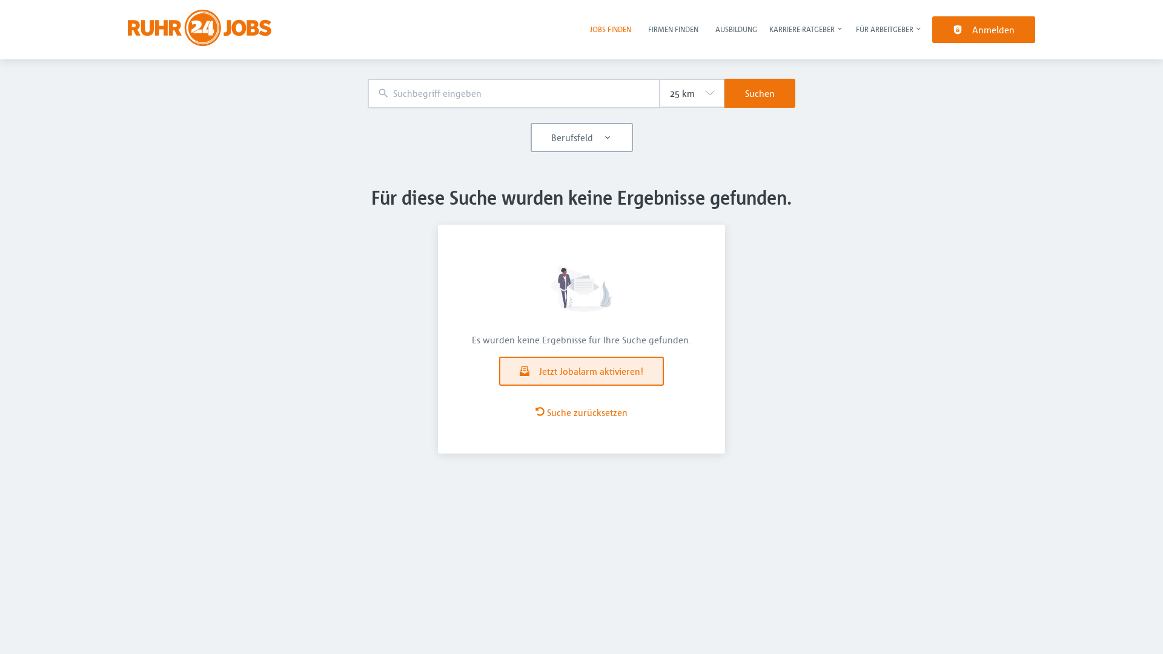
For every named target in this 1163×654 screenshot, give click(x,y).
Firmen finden (673, 29)
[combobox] (514, 93)
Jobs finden (610, 29)
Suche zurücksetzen (587, 412)
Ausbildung (736, 29)
